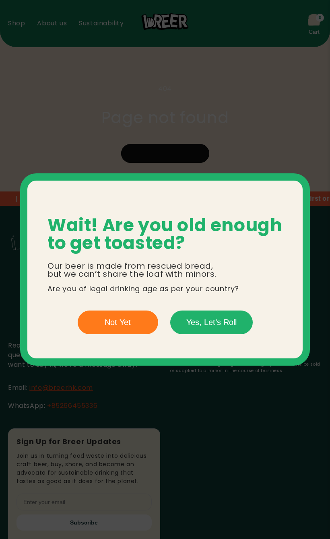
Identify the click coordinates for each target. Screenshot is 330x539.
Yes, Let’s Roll (211, 322)
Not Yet (118, 322)
